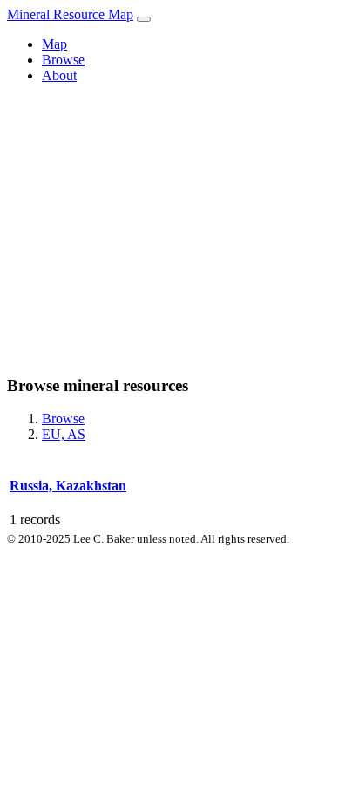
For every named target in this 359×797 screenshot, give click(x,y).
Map (54, 44)
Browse (63, 59)
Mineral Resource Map (70, 14)
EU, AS (63, 434)
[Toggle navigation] (144, 19)
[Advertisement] (179, 229)
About (59, 75)
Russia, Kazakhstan (68, 485)
